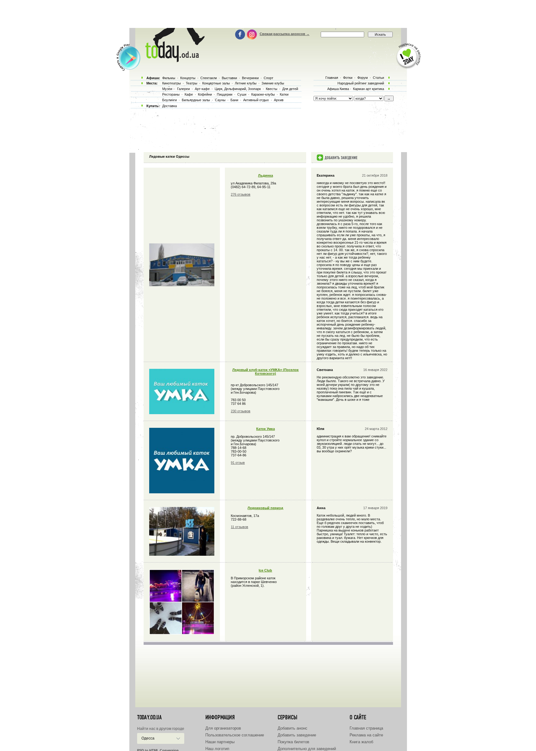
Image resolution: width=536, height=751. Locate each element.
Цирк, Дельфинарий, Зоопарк (238, 89)
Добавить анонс (292, 728)
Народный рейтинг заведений (360, 83)
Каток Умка (265, 429)
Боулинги (169, 100)
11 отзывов (239, 527)
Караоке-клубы (263, 94)
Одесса (147, 738)
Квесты (271, 89)
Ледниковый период (265, 508)
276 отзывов (240, 194)
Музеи (167, 89)
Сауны (220, 100)
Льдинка (265, 175)
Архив (279, 100)
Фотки (347, 77)
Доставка (169, 106)
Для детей (290, 89)
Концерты (187, 78)
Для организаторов (223, 728)
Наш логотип (217, 748)
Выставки (229, 78)
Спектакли (208, 78)
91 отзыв (238, 462)
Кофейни (205, 94)
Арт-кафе (202, 89)
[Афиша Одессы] (173, 60)
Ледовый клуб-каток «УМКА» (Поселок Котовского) (265, 371)
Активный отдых (256, 100)
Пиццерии (224, 94)
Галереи (183, 89)
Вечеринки (250, 78)
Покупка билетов (293, 742)
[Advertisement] (268, 14)
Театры (191, 83)
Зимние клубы (272, 83)
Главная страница (366, 728)
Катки (284, 94)
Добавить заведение (297, 735)
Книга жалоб (361, 742)
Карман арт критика (368, 89)
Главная (331, 77)
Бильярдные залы (196, 100)
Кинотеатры (171, 83)
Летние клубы (246, 83)
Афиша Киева (338, 89)
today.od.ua (149, 717)
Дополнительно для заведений (307, 748)
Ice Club (265, 570)
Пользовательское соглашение (234, 735)
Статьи (378, 77)
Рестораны (171, 94)
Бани (234, 100)
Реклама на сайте (366, 735)
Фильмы (168, 78)
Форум (362, 77)
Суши (241, 94)
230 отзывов (240, 411)
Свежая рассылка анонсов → (285, 34)
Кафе (189, 94)
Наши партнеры (219, 742)
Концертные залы (216, 83)
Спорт (268, 78)
